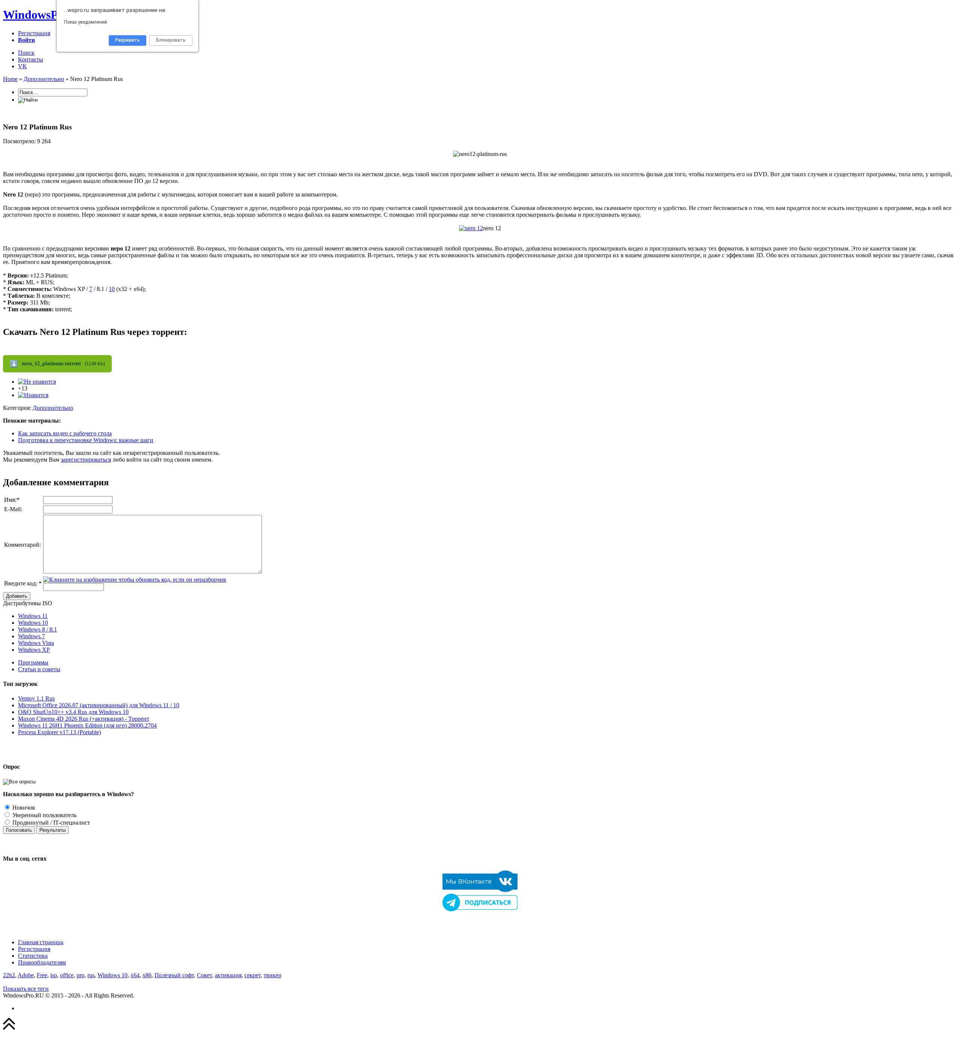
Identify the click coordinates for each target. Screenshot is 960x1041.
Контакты (30, 59)
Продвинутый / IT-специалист (50, 822)
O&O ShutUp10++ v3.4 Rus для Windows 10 (73, 712)
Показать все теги (26, 989)
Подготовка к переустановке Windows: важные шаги (85, 440)
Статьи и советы (39, 669)
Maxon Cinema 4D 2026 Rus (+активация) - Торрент (83, 719)
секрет (252, 975)
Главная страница (40, 942)
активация (228, 975)
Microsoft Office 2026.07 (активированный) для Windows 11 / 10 (98, 705)
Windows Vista (36, 643)
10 (112, 289)
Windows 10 (33, 623)
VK (22, 66)
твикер (272, 975)
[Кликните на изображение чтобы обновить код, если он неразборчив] (134, 579)
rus (90, 975)
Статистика (33, 955)
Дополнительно (53, 408)
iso (53, 975)
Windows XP (34, 649)
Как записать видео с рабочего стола (65, 433)
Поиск (26, 53)
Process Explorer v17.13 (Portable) (59, 732)
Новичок (23, 807)
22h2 (9, 975)
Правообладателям (42, 962)
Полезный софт (174, 975)
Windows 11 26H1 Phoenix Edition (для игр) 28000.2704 (87, 725)
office (67, 975)
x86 (147, 975)
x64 (135, 975)
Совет (204, 975)
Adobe (26, 975)
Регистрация (34, 33)
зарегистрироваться (86, 459)
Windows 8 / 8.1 (37, 629)
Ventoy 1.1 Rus (36, 698)
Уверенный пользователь (43, 815)
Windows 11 (33, 616)
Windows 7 (31, 636)
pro (80, 975)
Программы (33, 662)
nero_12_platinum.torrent (57, 364)
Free (42, 975)
